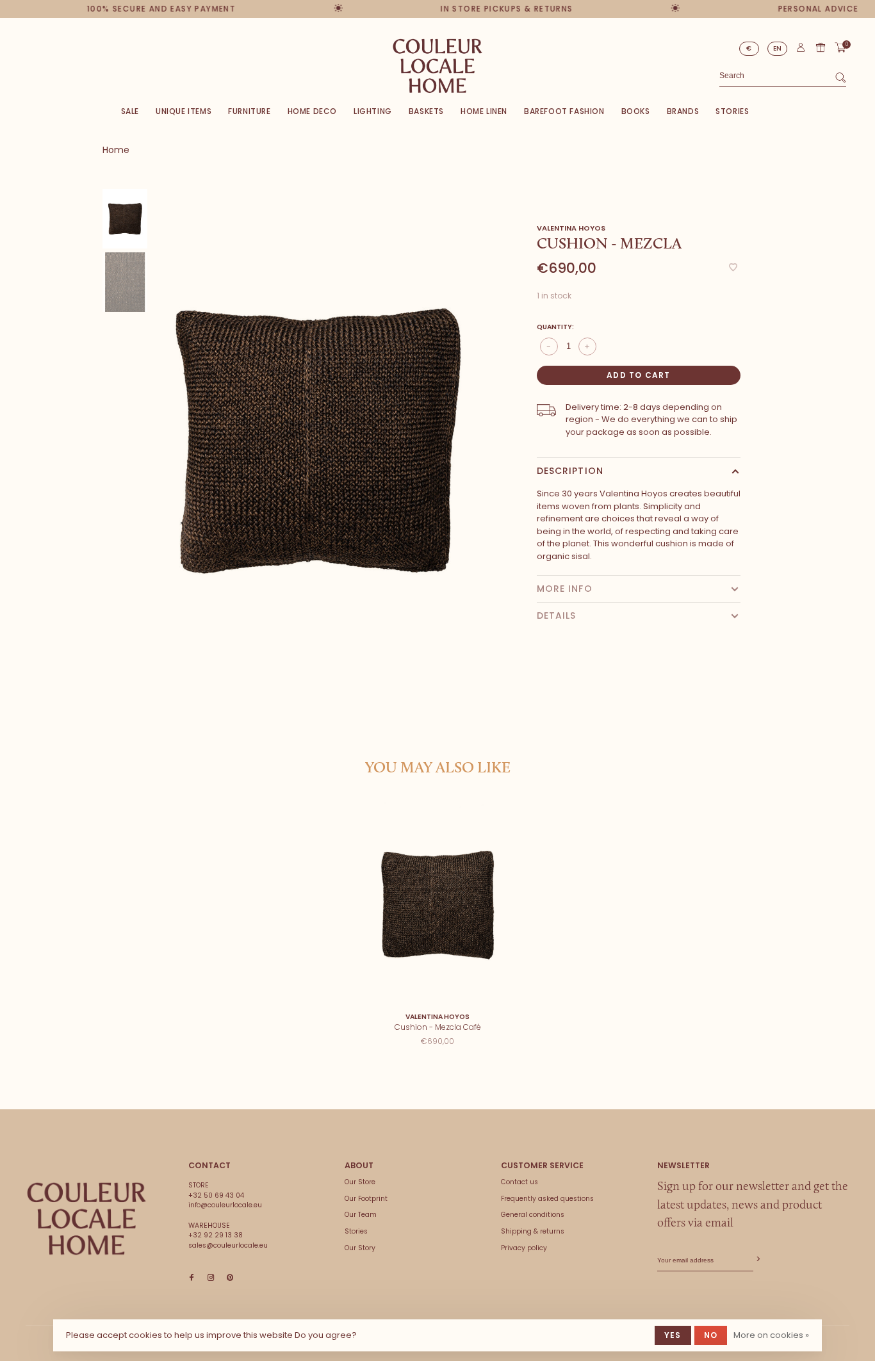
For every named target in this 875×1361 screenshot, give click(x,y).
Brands (683, 111)
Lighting (373, 111)
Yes (673, 1335)
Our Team (361, 1214)
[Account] (800, 50)
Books (635, 111)
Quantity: (555, 327)
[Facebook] (191, 1278)
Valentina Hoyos (571, 228)
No (710, 1335)
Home (115, 149)
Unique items (183, 111)
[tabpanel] (318, 440)
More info (565, 588)
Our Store (360, 1182)
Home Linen (484, 111)
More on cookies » (771, 1335)
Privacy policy (524, 1248)
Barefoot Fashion (564, 111)
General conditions (532, 1214)
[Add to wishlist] (733, 268)
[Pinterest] (230, 1278)
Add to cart (638, 375)
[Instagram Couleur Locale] (211, 1278)
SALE (130, 111)
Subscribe (757, 1259)
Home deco (312, 111)
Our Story (360, 1248)
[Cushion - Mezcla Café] (437, 904)
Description (570, 470)
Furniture (249, 111)
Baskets (426, 111)
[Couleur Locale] (86, 1219)
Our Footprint (366, 1198)
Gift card (820, 47)
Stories (732, 111)
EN (777, 48)
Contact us (519, 1182)
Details (557, 615)
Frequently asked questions (547, 1198)
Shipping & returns (532, 1231)
